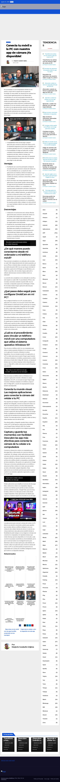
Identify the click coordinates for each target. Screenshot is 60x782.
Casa (44, 310)
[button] (54, 11)
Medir (44, 541)
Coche (44, 329)
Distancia (45, 391)
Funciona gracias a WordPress (7, 778)
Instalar (45, 495)
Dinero (44, 383)
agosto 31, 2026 (9, 742)
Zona (44, 722)
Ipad (44, 506)
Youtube (45, 718)
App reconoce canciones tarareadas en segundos (49, 118)
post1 (6, 760)
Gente (44, 456)
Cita (44, 317)
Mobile (44, 553)
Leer (44, 522)
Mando (45, 537)
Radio (44, 618)
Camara (45, 294)
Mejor (44, 545)
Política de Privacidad (38, 778)
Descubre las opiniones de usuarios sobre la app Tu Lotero (50, 76)
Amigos (45, 221)
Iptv (44, 514)
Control (45, 360)
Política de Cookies (55, 778)
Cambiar (45, 298)
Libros (44, 526)
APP (44, 233)
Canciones (46, 306)
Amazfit (45, 213)
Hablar (44, 468)
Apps (44, 240)
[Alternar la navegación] (57, 11)
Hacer (44, 472)
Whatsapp (45, 703)
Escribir (45, 410)
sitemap (3, 760)
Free (44, 437)
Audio (44, 256)
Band (44, 267)
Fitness (45, 433)
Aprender (45, 244)
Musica (45, 564)
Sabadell (45, 637)
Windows (45, 711)
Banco (44, 263)
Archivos (45, 252)
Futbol (44, 445)
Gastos (45, 452)
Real (44, 622)
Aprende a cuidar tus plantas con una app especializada (49, 105)
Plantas (45, 591)
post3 (13, 760)
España (45, 418)
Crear (44, 368)
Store (44, 672)
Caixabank (46, 290)
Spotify (45, 668)
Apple (44, 236)
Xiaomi (45, 715)
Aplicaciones (46, 229)
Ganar (44, 448)
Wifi (44, 707)
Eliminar (45, 398)
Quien (44, 610)
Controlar (45, 364)
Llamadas (45, 533)
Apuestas (45, 248)
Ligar (44, 529)
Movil (44, 556)
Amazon (45, 217)
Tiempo (45, 688)
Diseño (45, 387)
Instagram (45, 491)
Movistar (45, 560)
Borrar (44, 283)
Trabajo (45, 691)
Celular (8, 42)
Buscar (45, 287)
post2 (10, 760)
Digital (44, 379)
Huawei (45, 475)
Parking (45, 580)
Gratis (44, 464)
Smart (44, 657)
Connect (45, 352)
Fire (44, 429)
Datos (44, 371)
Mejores (45, 549)
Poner (44, 603)
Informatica (46, 483)
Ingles (44, 487)
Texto (44, 684)
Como (44, 337)
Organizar (45, 572)
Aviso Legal (46, 778)
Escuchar (45, 414)
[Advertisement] (30, 25)
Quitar (44, 614)
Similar (45, 653)
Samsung (45, 649)
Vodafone (45, 695)
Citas (44, 321)
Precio (44, 607)
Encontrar (45, 402)
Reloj (44, 626)
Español (45, 421)
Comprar (45, 344)
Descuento (46, 375)
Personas (45, 587)
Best (44, 275)
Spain (44, 664)
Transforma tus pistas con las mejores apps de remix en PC (50, 61)
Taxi (44, 680)
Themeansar (3, 779)
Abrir (44, 209)
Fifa (44, 425)
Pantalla (45, 576)
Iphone (45, 510)
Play (44, 595)
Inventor (45, 502)
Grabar (45, 460)
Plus (44, 599)
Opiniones (46, 568)
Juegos (45, 518)
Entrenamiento (47, 406)
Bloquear (45, 279)
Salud (44, 645)
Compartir (45, 341)
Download (45, 395)
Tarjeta (44, 676)
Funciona (45, 441)
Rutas (44, 634)
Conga (44, 348)
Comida (45, 333)
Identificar (45, 479)
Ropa (44, 630)
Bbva (44, 271)
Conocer (45, 356)
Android (45, 225)
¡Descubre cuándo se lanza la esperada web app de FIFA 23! (50, 90)
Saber (44, 641)
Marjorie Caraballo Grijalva (20, 60)
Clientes (45, 325)
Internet (45, 499)
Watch (44, 699)
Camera (45, 302)
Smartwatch (46, 661)
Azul (44, 260)
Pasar (44, 583)
